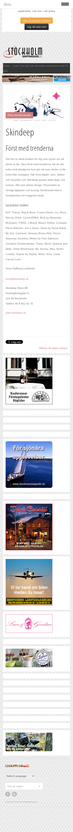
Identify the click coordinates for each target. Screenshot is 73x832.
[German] (15, 765)
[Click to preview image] (36, 105)
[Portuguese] (21, 765)
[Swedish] (6, 765)
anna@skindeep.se (17, 278)
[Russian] (24, 765)
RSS (14, 794)
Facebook (8, 794)
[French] (12, 765)
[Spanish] (27, 765)
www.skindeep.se (16, 312)
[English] (9, 765)
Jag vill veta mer (36, 26)
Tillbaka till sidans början (53, 348)
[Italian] (18, 765)
